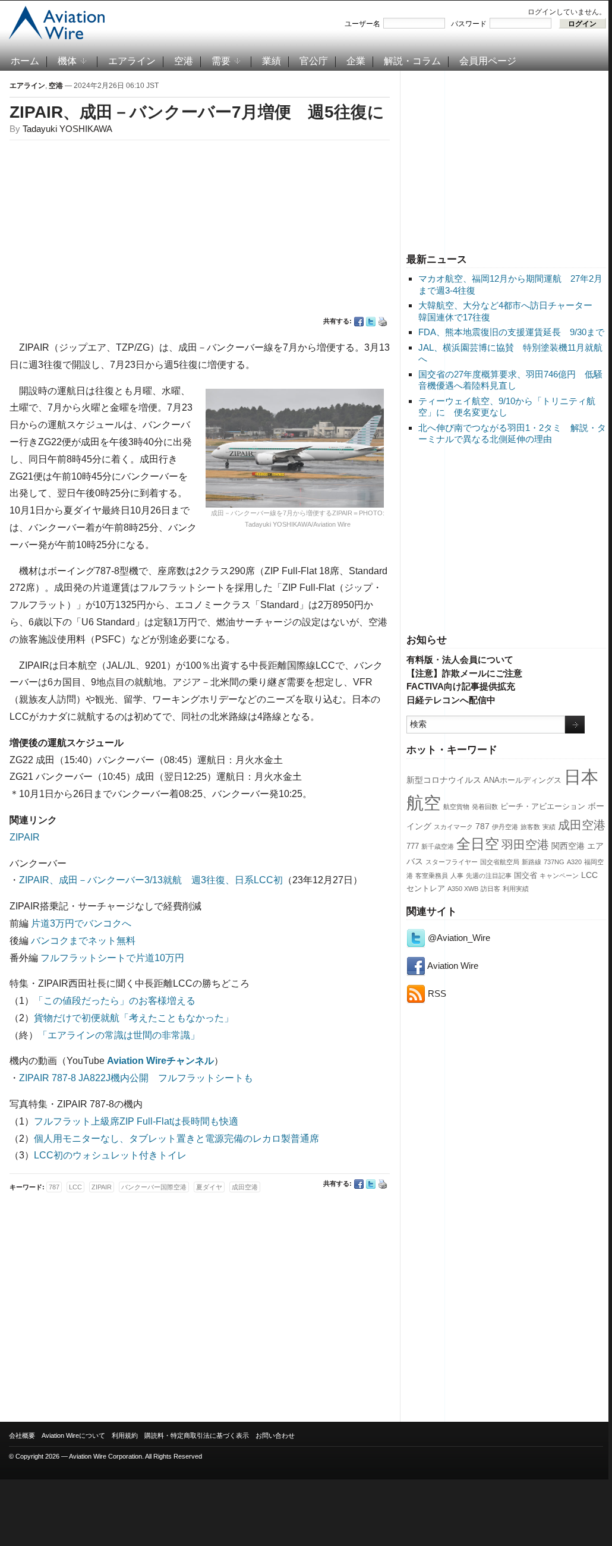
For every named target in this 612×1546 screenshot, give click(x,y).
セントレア (425, 888)
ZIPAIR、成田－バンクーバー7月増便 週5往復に (197, 112)
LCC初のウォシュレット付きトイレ (110, 1155)
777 (412, 846)
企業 (355, 61)
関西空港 (568, 846)
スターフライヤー (451, 861)
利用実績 (516, 888)
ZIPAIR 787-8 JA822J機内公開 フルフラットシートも (136, 1078)
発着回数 (485, 806)
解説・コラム (412, 61)
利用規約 (125, 1435)
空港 (183, 61)
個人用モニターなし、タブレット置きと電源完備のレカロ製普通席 (176, 1138)
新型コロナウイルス (443, 780)
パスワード (469, 24)
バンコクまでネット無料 (83, 941)
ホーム (25, 61)
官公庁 (313, 61)
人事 (456, 875)
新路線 (531, 861)
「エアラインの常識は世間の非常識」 (119, 1035)
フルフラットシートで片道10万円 (112, 958)
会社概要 (22, 1435)
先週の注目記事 (489, 875)
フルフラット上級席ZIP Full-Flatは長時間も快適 (136, 1121)
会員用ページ (487, 61)
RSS (435, 993)
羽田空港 (525, 844)
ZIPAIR (25, 837)
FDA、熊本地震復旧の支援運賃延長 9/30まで (511, 332)
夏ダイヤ (209, 1187)
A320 (574, 861)
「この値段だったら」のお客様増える (114, 1001)
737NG (554, 861)
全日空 (477, 844)
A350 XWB (462, 888)
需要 (221, 61)
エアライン (132, 61)
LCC (589, 875)
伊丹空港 (505, 826)
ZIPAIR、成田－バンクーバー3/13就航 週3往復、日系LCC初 (151, 880)
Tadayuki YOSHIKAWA (67, 129)
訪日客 (490, 888)
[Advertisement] (506, 160)
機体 (67, 61)
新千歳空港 (437, 846)
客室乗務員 (431, 875)
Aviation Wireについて (73, 1435)
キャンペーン (559, 875)
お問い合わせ (275, 1435)
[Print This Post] (382, 321)
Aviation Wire (451, 966)
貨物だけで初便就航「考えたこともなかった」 (134, 1018)
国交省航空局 (499, 861)
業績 (271, 61)
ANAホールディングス (522, 780)
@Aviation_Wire (457, 938)
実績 (549, 826)
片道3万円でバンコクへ (81, 923)
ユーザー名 (362, 24)
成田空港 (581, 825)
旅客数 (530, 826)
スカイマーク (453, 826)
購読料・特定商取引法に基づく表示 (196, 1435)
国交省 (525, 875)
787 (482, 826)
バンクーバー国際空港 (154, 1187)
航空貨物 (456, 806)
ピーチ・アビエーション (542, 806)
